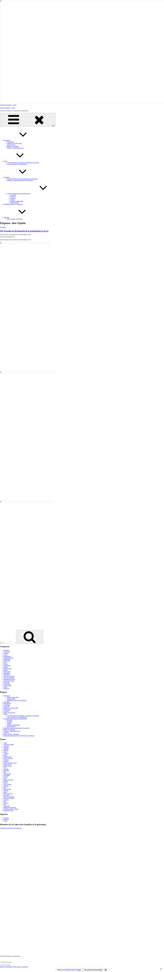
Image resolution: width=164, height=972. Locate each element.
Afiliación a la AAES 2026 (14, 143)
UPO (4, 804)
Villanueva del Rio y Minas (10, 809)
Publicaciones (7, 671)
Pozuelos (5, 790)
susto (4, 801)
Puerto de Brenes (8, 793)
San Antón (6, 795)
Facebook (6, 818)
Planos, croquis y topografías (14, 219)
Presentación (6, 140)
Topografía (6, 217)
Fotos (4, 662)
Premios (5, 670)
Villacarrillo (6, 806)
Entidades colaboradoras (16, 201)
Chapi (5, 755)
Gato (4, 767)
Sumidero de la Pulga (9, 679)
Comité (12, 199)
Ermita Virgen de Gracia (10, 763)
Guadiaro (5, 769)
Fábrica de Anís (7, 766)
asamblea (5, 749)
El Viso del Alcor (8, 758)
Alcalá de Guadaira (8, 744)
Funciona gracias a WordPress (20, 966)
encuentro (6, 760)
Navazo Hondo (7, 784)
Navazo (5, 783)
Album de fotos (11, 145)
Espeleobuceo (7, 656)
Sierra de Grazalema (8, 676)
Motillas (5, 781)
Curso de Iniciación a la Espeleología (17, 164)
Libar (4, 778)
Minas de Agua (7, 668)
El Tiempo (6, 711)
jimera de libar (7, 773)
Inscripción (13, 195)
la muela (5, 776)
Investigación (7, 665)
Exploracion (6, 661)
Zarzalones (6, 688)
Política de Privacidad (7, 962)
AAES (5, 743)
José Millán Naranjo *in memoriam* (13, 204)
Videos (5, 687)
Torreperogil (6, 684)
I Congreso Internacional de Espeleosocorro (18, 193)
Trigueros (6, 803)
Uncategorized (7, 685)
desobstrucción (7, 756)
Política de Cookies (6, 965)
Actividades (6, 177)
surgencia (6, 799)
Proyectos (6, 732)
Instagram (6, 819)
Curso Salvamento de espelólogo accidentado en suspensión (23, 162)
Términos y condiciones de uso (15, 148)
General (5, 664)
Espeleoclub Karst (8, 658)
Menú (53, 125)
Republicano (6, 674)
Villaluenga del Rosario (9, 807)
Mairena (5, 667)
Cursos (5, 161)
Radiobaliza (6, 673)
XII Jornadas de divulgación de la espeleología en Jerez (24, 231)
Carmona (5, 653)
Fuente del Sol (7, 764)
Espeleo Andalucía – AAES (7, 108)
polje (4, 787)
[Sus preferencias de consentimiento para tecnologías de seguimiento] (161, 969)
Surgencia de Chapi (8, 681)
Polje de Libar (7, 789)
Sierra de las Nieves (8, 678)
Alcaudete (6, 650)
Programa (12, 196)
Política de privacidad (12, 146)
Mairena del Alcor (8, 780)
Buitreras (5, 750)
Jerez (4, 772)
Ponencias (13, 198)
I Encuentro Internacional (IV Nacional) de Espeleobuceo (22, 179)
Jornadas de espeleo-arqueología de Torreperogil (20, 180)
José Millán (6, 775)
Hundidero (6, 770)
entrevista (6, 761)
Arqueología (6, 651)
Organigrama (10, 141)
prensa (5, 792)
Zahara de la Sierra (8, 810)
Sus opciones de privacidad (93, 970)
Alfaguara (6, 747)
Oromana (5, 786)
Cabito (5, 752)
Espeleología (6, 659)
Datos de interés (14, 202)
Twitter (5, 821)
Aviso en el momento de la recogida (69, 970)
